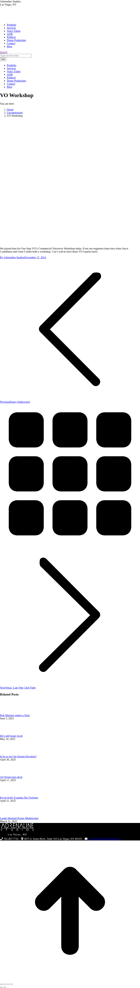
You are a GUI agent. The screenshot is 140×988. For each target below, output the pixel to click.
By (12, 257)
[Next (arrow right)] (4, 987)
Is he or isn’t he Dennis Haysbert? (18, 756)
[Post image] (9, 712)
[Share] (4, 984)
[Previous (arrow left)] (1, 987)
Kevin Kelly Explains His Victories (19, 797)
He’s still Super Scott (11, 735)
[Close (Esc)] (1, 984)
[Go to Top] (70, 980)
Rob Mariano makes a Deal (15, 715)
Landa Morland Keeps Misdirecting (19, 818)
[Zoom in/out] (11, 984)
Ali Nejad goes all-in (11, 777)
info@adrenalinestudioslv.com (104, 838)
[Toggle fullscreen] (8, 984)
